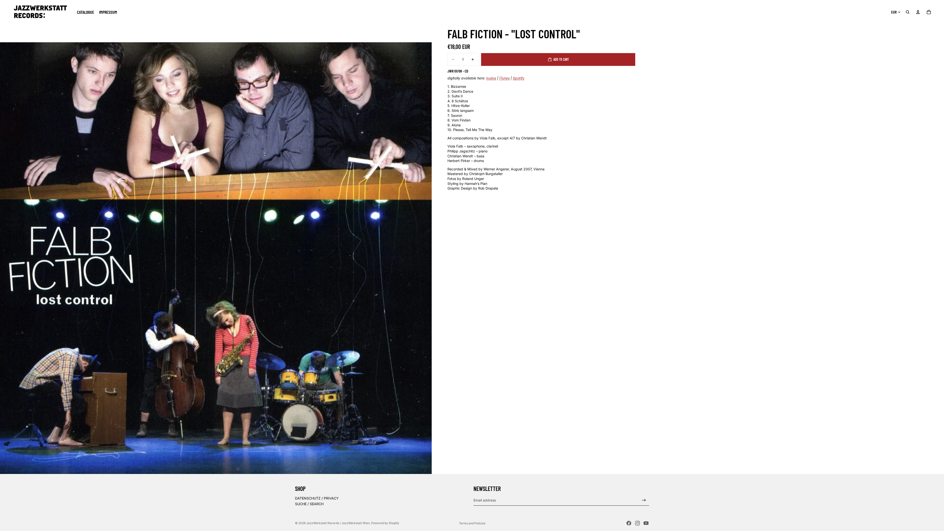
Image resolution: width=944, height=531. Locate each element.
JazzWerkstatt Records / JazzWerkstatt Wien (338, 523)
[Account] (918, 12)
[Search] (907, 12)
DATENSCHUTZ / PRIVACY (317, 498)
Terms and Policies (472, 523)
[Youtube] (646, 523)
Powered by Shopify (385, 523)
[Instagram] (637, 523)
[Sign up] (644, 500)
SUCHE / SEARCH (309, 504)
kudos (491, 78)
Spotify (518, 78)
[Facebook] (629, 523)
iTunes (504, 78)
